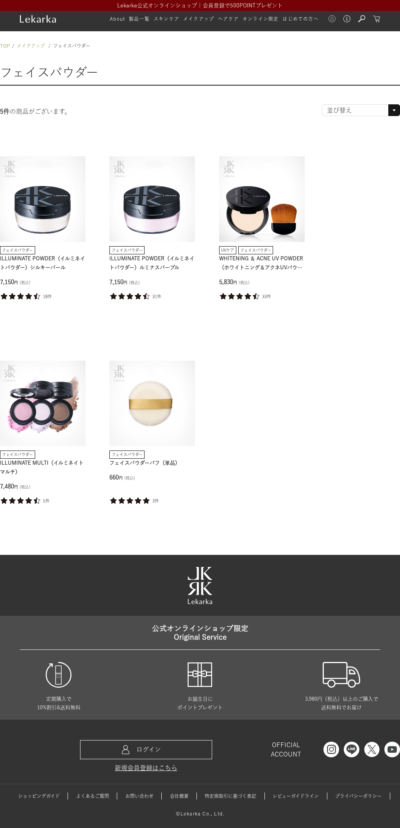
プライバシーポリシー (358, 796)
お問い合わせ (139, 796)
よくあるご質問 (92, 796)
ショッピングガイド (39, 796)
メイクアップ (31, 45)
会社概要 (179, 796)
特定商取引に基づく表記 (230, 796)
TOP (5, 45)
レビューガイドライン (296, 796)
